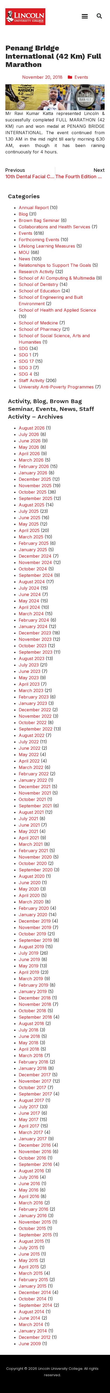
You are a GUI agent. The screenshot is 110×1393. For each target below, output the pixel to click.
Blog (23, 214)
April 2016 (29, 1196)
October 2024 (33, 569)
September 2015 (35, 1234)
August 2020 (32, 876)
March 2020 (31, 901)
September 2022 (35, 729)
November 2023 (35, 639)
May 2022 (29, 754)
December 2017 (35, 1074)
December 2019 (35, 921)
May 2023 (29, 677)
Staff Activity (31, 380)
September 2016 (35, 1164)
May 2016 (28, 1190)
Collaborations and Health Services (54, 226)
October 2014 (32, 1298)
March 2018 (31, 1055)
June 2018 (29, 1036)
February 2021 (33, 850)
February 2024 (34, 620)
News (24, 258)
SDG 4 (25, 374)
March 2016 (31, 1202)
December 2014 (35, 1292)
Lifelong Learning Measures (47, 246)
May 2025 (29, 524)
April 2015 (29, 1266)
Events (81, 77)
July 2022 (29, 741)
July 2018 (28, 1030)
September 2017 (35, 1094)
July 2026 (29, 434)
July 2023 (29, 665)
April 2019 (29, 972)
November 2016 (35, 1151)
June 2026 (30, 440)
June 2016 (29, 1183)
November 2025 (35, 485)
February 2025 (34, 543)
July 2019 (28, 953)
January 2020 (33, 914)
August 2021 (31, 812)
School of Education (39, 290)
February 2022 (34, 773)
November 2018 (35, 1004)
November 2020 (35, 857)
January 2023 (33, 703)
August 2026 (32, 428)
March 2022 (31, 767)
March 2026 (31, 460)
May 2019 (28, 966)
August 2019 (31, 946)
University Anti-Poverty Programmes (56, 387)
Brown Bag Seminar (39, 220)
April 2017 (29, 1126)
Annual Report (34, 207)
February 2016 (33, 1209)
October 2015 (32, 1228)
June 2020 (30, 882)
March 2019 (31, 978)
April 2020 (29, 895)
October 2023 (32, 645)
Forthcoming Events (39, 239)
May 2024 (29, 601)
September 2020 (36, 869)
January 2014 (33, 1331)
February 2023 (34, 697)
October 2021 (32, 799)
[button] (85, 16)
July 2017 (28, 1106)
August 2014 (31, 1311)
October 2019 (32, 933)
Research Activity (36, 271)
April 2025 (29, 530)
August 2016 (31, 1170)
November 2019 (35, 927)
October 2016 (32, 1158)
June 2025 (29, 517)
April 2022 (29, 761)
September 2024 (36, 575)
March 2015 (31, 1273)
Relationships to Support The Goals (55, 265)
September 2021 (35, 805)
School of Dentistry (38, 284)
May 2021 (28, 831)
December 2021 (34, 786)
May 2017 (28, 1119)
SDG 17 (26, 361)
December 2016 (35, 1145)
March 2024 (31, 613)
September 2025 (35, 498)
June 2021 (29, 825)
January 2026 (33, 472)
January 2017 (33, 1138)
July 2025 (29, 511)
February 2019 (33, 985)
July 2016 (28, 1177)
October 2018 (32, 1010)
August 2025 (31, 504)
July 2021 (28, 818)
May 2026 (29, 447)
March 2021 (31, 844)
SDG (23, 348)
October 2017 (32, 1087)
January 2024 (33, 626)
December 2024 (35, 556)
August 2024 (32, 581)
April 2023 (29, 684)
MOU (24, 252)
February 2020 (34, 908)
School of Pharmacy (40, 329)
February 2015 (33, 1279)
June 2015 (29, 1254)
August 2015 (31, 1241)
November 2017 (35, 1081)
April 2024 (29, 607)
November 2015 (35, 1222)
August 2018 (31, 1023)
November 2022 (35, 716)
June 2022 (29, 748)
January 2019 (33, 991)
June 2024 (30, 594)
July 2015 (28, 1247)
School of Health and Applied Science (57, 310)
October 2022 (32, 722)
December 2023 (35, 633)
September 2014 (35, 1305)
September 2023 (35, 652)
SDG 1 (25, 355)
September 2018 (35, 1017)
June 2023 (29, 671)
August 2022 (31, 735)
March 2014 (31, 1324)
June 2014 (29, 1318)
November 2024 (35, 562)
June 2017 (29, 1113)
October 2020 (33, 863)
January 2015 (32, 1286)
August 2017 (31, 1100)
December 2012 (34, 1337)
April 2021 (29, 837)
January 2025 (33, 549)
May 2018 (28, 1042)
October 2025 (32, 492)
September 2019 (35, 940)
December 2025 (35, 479)
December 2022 (35, 709)
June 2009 (30, 1343)
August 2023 (31, 658)
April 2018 (29, 1049)
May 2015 (28, 1260)
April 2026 (29, 453)
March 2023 (31, 690)
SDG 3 (25, 367)
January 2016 (33, 1215)
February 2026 (34, 466)
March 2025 (31, 536)
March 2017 (31, 1132)
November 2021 (35, 793)
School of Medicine (38, 323)
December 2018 (35, 998)
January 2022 (33, 780)
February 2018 (33, 1062)
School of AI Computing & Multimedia (57, 278)
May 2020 (29, 889)
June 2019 (29, 959)
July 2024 (29, 588)
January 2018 (33, 1068)
